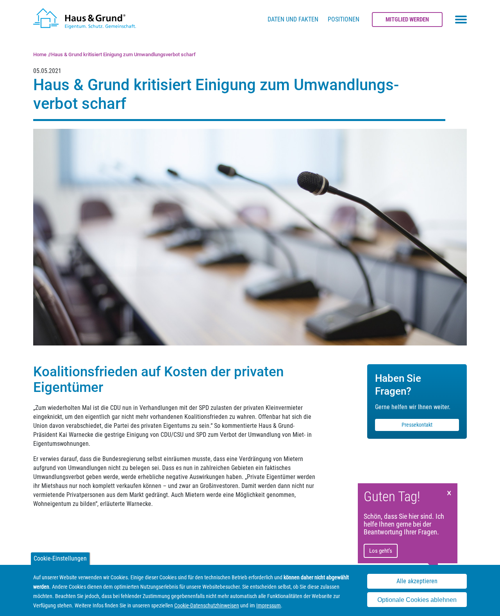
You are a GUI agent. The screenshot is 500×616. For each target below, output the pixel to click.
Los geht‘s (380, 550)
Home (39, 54)
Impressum (268, 605)
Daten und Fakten (293, 19)
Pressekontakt (417, 425)
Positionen (343, 19)
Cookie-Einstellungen (60, 558)
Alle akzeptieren (417, 581)
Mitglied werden (407, 19)
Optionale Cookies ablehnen (417, 599)
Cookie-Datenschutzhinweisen (206, 605)
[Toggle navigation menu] (461, 19)
